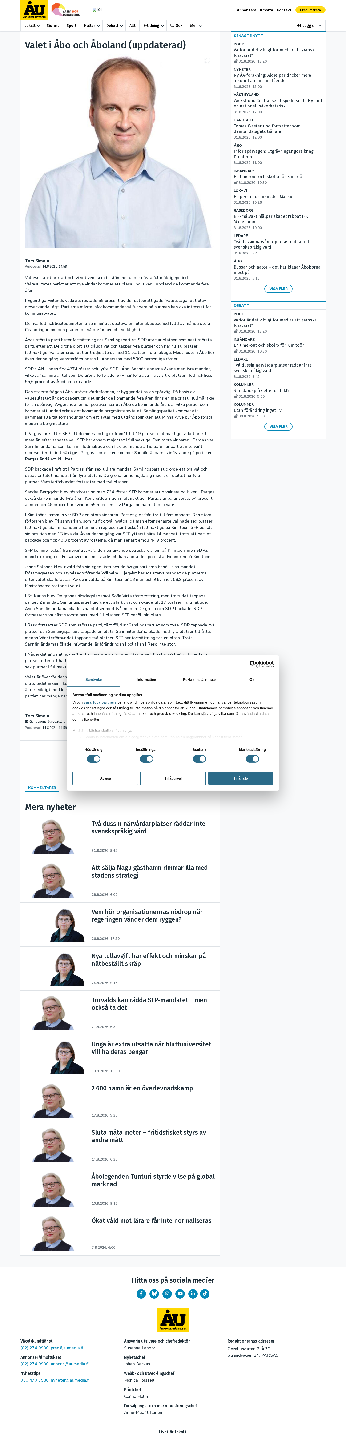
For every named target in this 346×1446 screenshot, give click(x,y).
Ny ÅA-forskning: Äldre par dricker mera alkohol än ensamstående (272, 81)
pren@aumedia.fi (67, 1348)
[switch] (146, 759)
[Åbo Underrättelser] (173, 1320)
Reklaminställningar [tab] (199, 679)
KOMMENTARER (42, 787)
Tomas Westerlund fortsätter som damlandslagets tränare (267, 131)
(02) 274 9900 (34, 1348)
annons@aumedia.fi (70, 1364)
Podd (239, 44)
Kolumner (244, 385)
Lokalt (30, 25)
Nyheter (242, 69)
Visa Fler (279, 288)
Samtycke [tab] (93, 679)
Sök (179, 25)
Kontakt (284, 10)
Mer (193, 25)
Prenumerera (310, 10)
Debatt (112, 25)
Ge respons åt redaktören (48, 721)
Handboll (244, 120)
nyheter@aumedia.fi (70, 1380)
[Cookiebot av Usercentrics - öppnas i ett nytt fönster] (253, 664)
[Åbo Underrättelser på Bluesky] (154, 1294)
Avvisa (105, 778)
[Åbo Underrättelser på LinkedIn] (193, 1294)
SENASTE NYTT (248, 35)
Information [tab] (146, 679)
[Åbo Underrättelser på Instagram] (167, 1294)
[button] (309, 25)
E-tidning (151, 25)
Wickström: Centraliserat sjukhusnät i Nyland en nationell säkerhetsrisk (278, 106)
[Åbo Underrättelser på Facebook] (141, 1294)
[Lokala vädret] (95, 10)
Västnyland (246, 95)
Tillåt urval (173, 778)
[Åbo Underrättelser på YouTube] (180, 1294)
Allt (132, 25)
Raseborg (243, 210)
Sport (71, 25)
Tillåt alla (240, 778)
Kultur (89, 25)
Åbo (238, 145)
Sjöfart (53, 25)
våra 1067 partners (100, 702)
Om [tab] (252, 679)
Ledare (241, 236)
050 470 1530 (34, 1380)
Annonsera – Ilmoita (255, 10)
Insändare (244, 171)
